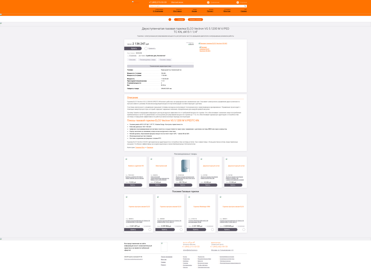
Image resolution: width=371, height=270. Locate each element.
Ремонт (163, 265)
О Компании (158, 11)
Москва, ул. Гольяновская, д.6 (222, 250)
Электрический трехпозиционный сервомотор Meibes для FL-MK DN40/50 (160, 178)
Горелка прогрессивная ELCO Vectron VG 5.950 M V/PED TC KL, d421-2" (169, 221)
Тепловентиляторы (204, 267)
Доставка (177, 11)
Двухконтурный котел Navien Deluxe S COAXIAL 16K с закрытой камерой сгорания (235, 178)
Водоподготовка (203, 263)
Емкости (200, 261)
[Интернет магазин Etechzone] (136, 7)
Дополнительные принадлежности (230, 263)
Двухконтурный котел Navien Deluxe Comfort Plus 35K (209, 177)
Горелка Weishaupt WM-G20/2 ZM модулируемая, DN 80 (198, 221)
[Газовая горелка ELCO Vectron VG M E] (221, 43)
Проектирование (166, 257)
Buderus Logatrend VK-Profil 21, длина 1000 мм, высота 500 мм (135, 177)
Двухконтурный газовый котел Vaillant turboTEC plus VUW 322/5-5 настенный (185, 178)
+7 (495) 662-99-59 (219, 246)
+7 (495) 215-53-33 (158, 2)
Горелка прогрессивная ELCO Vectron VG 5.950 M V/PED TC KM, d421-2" (232, 221)
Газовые (150, 147)
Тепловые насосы (225, 261)
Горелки (180, 19)
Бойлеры (185, 261)
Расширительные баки (204, 259)
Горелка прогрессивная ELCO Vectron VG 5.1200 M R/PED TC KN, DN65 (138, 221)
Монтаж (226, 11)
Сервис (244, 11)
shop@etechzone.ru (190, 250)
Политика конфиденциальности (133, 259)
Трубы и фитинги (203, 265)
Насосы (185, 267)
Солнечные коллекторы (227, 259)
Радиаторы (186, 259)
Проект (210, 11)
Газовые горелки (195, 19)
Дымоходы (201, 256)
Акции (194, 11)
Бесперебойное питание (227, 256)
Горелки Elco (140, 147)
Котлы (185, 256)
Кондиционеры (187, 265)
